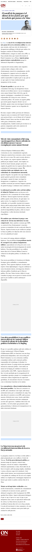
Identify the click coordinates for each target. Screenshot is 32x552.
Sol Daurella (4, 1)
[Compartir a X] (2, 38)
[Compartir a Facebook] (10, 38)
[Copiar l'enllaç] (17, 38)
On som (18, 534)
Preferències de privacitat (23, 544)
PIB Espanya (26, 1)
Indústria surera (12, 1)
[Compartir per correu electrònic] (15, 38)
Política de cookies (21, 542)
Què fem (18, 533)
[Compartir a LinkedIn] (12, 38)
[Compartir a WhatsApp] (4, 38)
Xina (4, 43)
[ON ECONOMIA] (3, 5)
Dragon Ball (19, 1)
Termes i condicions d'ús (22, 539)
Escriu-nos (19, 537)
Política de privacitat (21, 541)
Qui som (18, 531)
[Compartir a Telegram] (7, 38)
